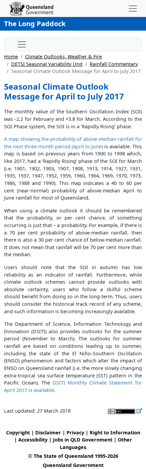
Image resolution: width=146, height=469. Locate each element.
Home (11, 56)
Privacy (75, 432)
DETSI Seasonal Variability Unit (47, 64)
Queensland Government (73, 465)
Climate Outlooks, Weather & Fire (63, 56)
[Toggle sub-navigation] (22, 44)
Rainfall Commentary (114, 64)
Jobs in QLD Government (83, 439)
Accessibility (33, 439)
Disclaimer (48, 432)
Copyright (18, 432)
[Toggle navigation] (133, 8)
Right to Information (115, 432)
